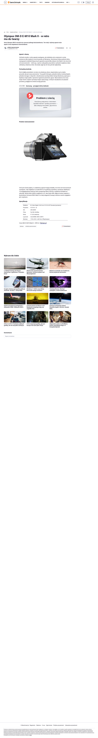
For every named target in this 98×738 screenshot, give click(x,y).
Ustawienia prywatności (71, 725)
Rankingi (47, 2)
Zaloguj (88, 2)
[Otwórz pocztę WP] (78, 2)
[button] (82, 2)
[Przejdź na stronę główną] (5, 3)
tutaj (30, 735)
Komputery (33, 2)
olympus (22, 226)
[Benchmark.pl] (15, 2)
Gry (67, 2)
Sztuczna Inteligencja (58, 2)
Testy (41, 2)
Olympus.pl (43, 223)
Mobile (24, 2)
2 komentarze (60, 48)
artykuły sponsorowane (30, 226)
